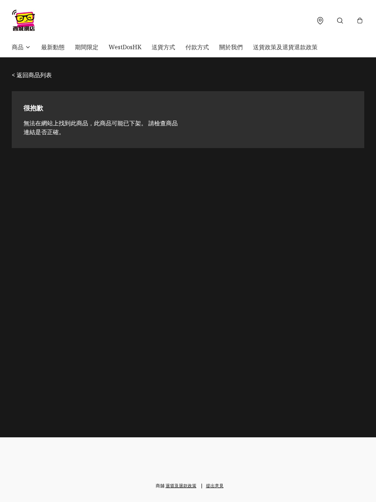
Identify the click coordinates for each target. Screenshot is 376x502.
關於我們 (231, 47)
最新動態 (53, 47)
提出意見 (215, 486)
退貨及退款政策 (181, 486)
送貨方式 (163, 47)
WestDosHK (125, 47)
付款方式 (197, 47)
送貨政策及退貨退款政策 (285, 47)
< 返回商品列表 (32, 75)
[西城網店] (23, 20)
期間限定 (86, 47)
